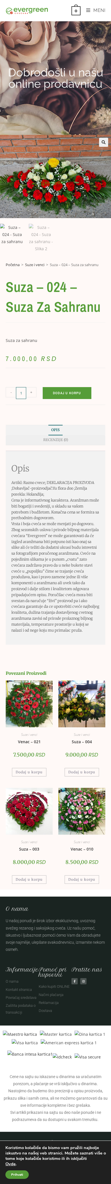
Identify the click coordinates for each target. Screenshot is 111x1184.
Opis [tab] (55, 430)
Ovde (10, 1163)
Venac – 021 (29, 741)
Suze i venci (34, 264)
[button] (103, 142)
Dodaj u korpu (67, 393)
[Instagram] (83, 981)
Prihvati (17, 1174)
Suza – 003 (29, 849)
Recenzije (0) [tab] (55, 440)
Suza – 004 (82, 741)
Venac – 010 (82, 849)
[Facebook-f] (74, 981)
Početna (13, 264)
